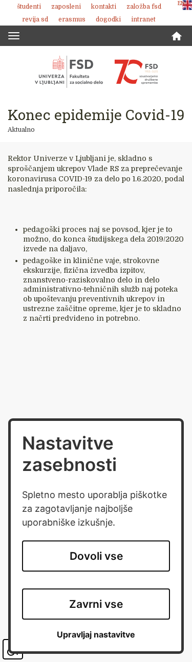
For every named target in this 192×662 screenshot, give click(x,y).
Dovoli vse (96, 556)
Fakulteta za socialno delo (96, 71)
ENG (183, 3)
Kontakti (103, 6)
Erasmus (72, 19)
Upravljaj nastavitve (96, 635)
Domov (177, 36)
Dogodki (108, 19)
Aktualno (21, 129)
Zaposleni (66, 6)
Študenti (29, 6)
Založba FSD (143, 6)
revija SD (35, 19)
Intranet (143, 19)
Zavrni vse (96, 604)
